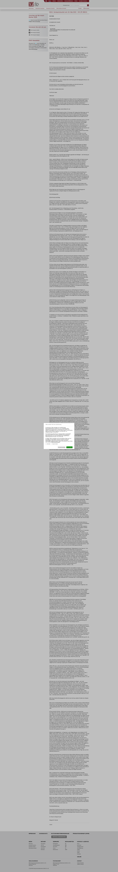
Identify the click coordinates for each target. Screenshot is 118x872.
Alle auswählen (69, 447)
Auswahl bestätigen (61, 447)
